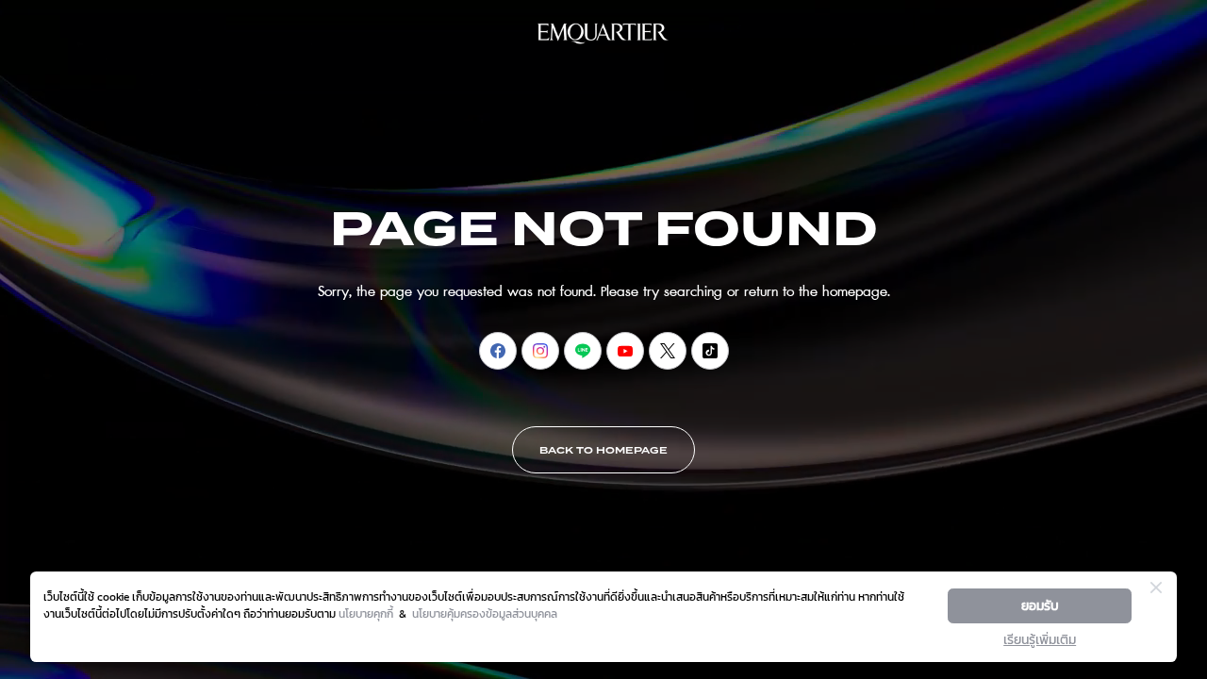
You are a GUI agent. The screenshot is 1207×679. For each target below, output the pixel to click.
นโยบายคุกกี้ (366, 613)
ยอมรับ (1040, 606)
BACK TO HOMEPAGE (603, 450)
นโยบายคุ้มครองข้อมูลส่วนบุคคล (484, 613)
